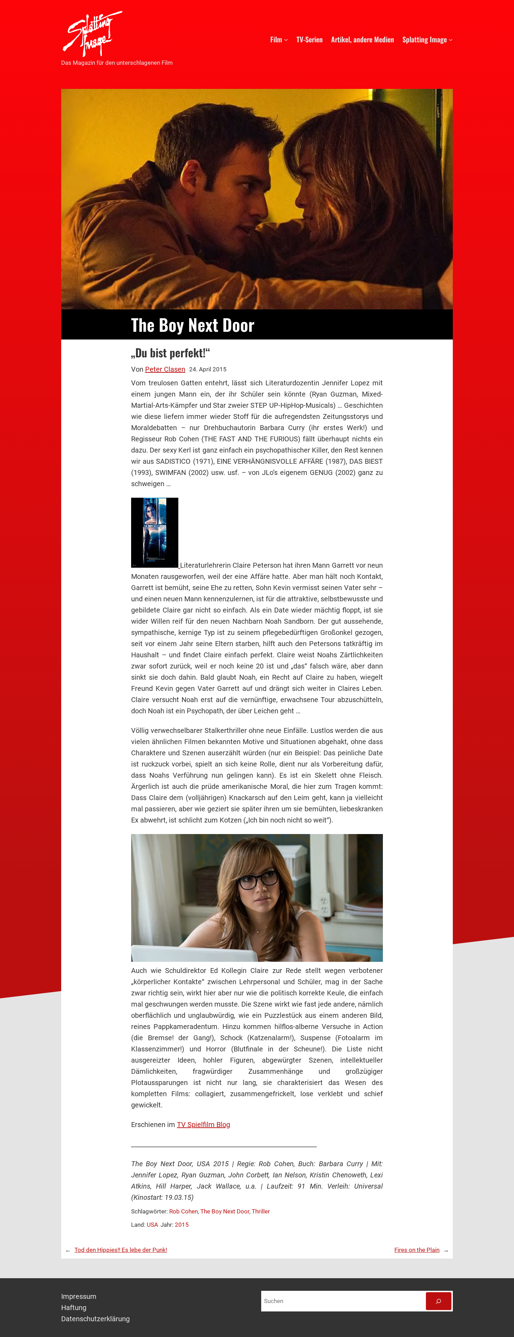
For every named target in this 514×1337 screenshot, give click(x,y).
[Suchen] (438, 1301)
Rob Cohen (183, 1211)
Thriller (261, 1211)
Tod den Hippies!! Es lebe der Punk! (120, 1249)
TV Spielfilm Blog (203, 1124)
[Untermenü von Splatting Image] (451, 39)
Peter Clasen (165, 369)
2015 (182, 1224)
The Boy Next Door (224, 1211)
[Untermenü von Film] (286, 39)
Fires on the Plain (417, 1249)
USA (152, 1224)
